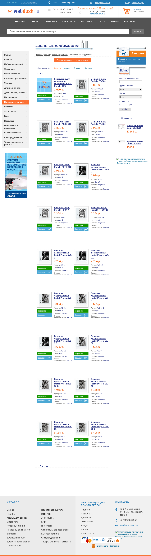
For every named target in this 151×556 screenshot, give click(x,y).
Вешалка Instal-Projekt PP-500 (62, 208)
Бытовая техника (12, 133)
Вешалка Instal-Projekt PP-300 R (62, 123)
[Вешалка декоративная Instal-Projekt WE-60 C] (81, 429)
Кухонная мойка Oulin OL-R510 (135, 126)
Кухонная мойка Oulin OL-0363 (135, 142)
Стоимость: (124, 101)
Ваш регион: (22, 3)
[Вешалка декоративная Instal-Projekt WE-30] (81, 343)
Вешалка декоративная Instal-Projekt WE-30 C (63, 382)
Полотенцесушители (14, 102)
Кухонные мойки (12, 74)
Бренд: (122, 93)
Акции (35, 21)
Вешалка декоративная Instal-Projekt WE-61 (63, 425)
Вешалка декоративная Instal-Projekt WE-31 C (100, 297)
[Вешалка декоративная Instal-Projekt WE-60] (81, 386)
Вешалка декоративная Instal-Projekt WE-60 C (100, 425)
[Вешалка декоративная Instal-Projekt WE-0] (81, 171)
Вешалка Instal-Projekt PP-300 (99, 80)
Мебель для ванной (13, 64)
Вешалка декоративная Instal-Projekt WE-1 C (63, 339)
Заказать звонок (97, 13)
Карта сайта (87, 534)
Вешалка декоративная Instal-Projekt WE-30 (100, 339)
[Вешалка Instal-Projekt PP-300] (81, 86)
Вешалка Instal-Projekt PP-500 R (99, 208)
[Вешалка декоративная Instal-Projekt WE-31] (44, 300)
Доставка (86, 21)
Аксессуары (10, 111)
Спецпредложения (13, 137)
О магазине (87, 522)
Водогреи (8, 107)
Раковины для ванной (15, 78)
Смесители (9, 69)
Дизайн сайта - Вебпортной (108, 546)
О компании (50, 21)
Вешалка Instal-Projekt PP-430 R (62, 165)
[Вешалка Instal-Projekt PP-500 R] (81, 214)
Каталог (21, 21)
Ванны (7, 55)
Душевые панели (12, 88)
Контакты (129, 21)
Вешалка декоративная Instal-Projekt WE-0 (100, 168)
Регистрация (138, 3)
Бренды (115, 21)
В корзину (41, 99)
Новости (85, 510)
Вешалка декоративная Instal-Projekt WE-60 (100, 382)
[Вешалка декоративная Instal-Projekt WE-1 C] (44, 343)
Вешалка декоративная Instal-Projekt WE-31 (63, 297)
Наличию (88, 68)
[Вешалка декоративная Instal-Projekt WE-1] (44, 257)
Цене (56, 68)
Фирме (67, 68)
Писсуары (9, 121)
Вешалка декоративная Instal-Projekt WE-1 (63, 254)
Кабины (8, 60)
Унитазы (8, 83)
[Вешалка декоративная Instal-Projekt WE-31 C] (81, 300)
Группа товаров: (126, 86)
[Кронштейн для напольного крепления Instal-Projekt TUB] (44, 85)
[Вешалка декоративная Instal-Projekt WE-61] (44, 429)
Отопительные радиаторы (11, 127)
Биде (6, 116)
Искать (137, 31)
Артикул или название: (129, 78)
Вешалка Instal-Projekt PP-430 (99, 123)
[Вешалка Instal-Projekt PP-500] (44, 214)
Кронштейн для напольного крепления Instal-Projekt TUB (63, 82)
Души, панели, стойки (14, 93)
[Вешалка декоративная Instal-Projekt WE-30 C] (44, 386)
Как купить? (69, 21)
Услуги (101, 21)
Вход (127, 3)
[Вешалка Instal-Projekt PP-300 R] (44, 129)
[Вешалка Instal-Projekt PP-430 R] (44, 171)
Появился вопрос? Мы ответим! (95, 8)
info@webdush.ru (129, 525)
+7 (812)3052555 (128, 520)
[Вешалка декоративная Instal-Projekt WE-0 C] (81, 257)
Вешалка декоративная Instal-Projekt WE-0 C (100, 254)
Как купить (87, 514)
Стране (77, 68)
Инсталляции (10, 97)
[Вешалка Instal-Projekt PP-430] (81, 129)
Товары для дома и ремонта (13, 143)
